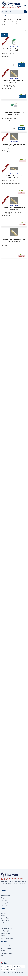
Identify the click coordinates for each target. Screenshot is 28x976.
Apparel (2, 955)
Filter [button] (5, 35)
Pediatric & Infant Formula (7, 953)
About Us (3, 911)
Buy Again (3, 898)
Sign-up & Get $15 (5, 930)
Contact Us (3, 915)
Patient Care (4, 950)
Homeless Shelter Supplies (7, 938)
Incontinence (4, 951)
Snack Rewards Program (6, 928)
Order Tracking (4, 902)
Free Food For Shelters (6, 937)
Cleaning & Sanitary (5, 945)
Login (2, 893)
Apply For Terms (4, 905)
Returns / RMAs (4, 903)
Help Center (3, 913)
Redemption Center (5, 933)
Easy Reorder (4, 900)
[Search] (25, 11)
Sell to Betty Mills (5, 918)
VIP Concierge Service (6, 917)
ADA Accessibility (5, 920)
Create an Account (5, 895)
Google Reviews (7, 922)
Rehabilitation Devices (6, 948)
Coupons (3, 935)
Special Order (21, 65)
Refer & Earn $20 (5, 931)
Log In (5, 15)
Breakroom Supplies (6, 957)
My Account (14, 15)
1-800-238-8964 (8, 887)
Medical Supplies (5, 946)
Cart (23, 15)
